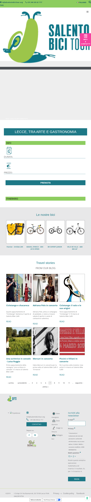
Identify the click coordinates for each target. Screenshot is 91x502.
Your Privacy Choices (49, 499)
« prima (11, 383)
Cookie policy (68, 493)
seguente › (79, 383)
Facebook (80, 493)
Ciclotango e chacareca (17, 305)
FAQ (2, 5)
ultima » (45, 387)
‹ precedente (22, 383)
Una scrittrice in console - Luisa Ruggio (18, 360)
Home (7, 118)
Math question (74, 452)
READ (8, 321)
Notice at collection (36, 499)
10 (64, 383)
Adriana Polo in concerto (45, 305)
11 (69, 383)
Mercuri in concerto (43, 358)
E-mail (71, 419)
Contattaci (36, 424)
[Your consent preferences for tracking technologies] (87, 498)
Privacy (71, 428)
